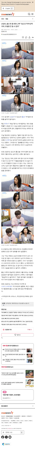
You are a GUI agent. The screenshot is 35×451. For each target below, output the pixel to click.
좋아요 (19, 335)
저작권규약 (29, 416)
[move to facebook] (2, 437)
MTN (18, 420)
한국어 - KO (9, 432)
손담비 (12, 117)
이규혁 (7, 140)
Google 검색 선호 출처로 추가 (9, 34)
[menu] (32, 14)
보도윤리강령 (16, 418)
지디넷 (30, 420)
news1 (26, 420)
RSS (7, 418)
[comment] (26, 37)
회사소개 (3, 416)
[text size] (33, 37)
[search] (29, 14)
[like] (23, 37)
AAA (10, 422)
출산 (23, 117)
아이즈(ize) (15, 422)
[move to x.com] (6, 437)
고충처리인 (23, 416)
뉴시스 (22, 420)
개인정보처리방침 (9, 416)
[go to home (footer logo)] (7, 412)
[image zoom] (31, 109)
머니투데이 (13, 420)
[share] (29, 37)
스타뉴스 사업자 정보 (5, 425)
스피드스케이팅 (6, 286)
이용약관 (3, 418)
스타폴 (20, 422)
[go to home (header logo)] (8, 14)
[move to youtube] (9, 437)
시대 (2, 422)
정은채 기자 (4, 31)
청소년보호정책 (17, 416)
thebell (6, 422)
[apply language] (11, 8)
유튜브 (6, 123)
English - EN (9, 8)
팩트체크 (11, 418)
